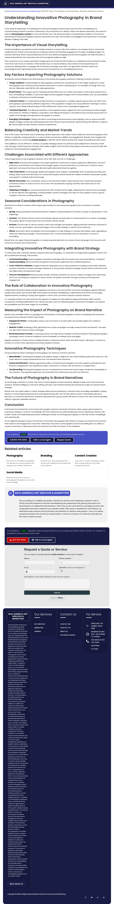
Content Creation (86, 455)
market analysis (39, 140)
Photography (14, 455)
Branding (46, 455)
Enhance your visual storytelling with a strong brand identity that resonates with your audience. (55, 463)
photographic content (22, 34)
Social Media (14, 472)
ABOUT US (64, 631)
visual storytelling (17, 262)
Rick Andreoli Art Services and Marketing (23, 11)
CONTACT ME (65, 624)
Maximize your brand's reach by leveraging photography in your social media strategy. (20, 480)
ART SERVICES (39, 624)
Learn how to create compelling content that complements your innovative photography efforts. (89, 463)
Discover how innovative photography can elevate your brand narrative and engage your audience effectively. (20, 463)
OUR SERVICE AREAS (67, 635)
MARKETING (38, 628)
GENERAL (37, 631)
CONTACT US (65, 628)
